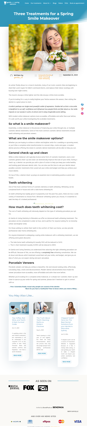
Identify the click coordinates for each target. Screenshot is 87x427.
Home (27, 3)
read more (17, 355)
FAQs (66, 3)
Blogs (54, 3)
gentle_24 (18, 78)
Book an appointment (77, 3)
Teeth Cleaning (43, 77)
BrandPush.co (47, 407)
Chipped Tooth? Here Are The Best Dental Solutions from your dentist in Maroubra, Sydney (67, 324)
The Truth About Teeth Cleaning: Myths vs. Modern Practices (43, 322)
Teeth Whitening (44, 78)
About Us (46, 3)
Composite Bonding (45, 75)
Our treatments (36, 3)
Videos (60, 3)
